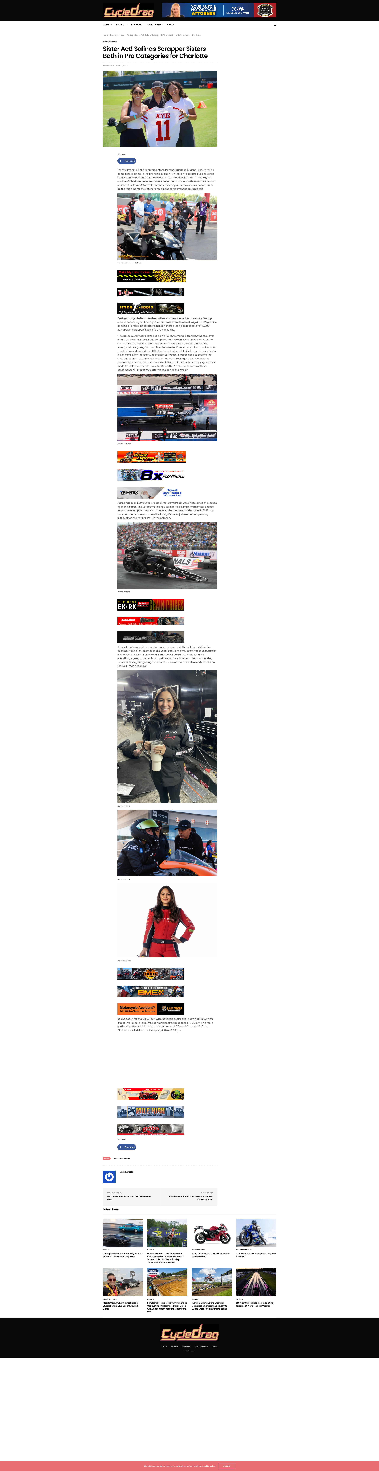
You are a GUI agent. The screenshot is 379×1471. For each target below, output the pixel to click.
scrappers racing (122, 1159)
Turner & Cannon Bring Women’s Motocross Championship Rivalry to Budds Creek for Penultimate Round (209, 1305)
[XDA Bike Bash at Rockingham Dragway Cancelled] (256, 1233)
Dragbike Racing (110, 42)
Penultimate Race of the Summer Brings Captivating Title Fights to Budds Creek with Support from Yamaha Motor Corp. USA (167, 1307)
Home (106, 24)
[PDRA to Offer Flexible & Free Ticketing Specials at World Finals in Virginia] (256, 1282)
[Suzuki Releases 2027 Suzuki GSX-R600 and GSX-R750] (212, 1233)
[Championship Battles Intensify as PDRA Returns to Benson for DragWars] (123, 1233)
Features (136, 24)
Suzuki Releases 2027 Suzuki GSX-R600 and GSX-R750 (211, 1255)
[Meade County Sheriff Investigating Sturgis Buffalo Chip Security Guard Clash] (123, 1282)
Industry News (154, 24)
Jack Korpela (108, 66)
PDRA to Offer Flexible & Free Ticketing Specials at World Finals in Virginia (254, 1304)
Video (170, 24)
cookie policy (209, 1466)
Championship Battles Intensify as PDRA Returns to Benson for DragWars (123, 1255)
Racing (120, 24)
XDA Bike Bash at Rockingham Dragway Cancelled (256, 1255)
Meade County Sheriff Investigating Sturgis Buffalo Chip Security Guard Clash (120, 1305)
